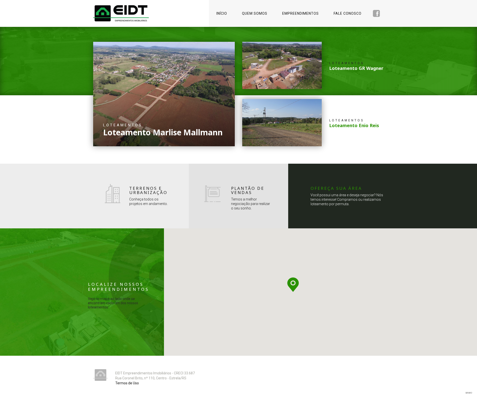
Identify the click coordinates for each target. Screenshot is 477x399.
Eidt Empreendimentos (121, 13)
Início (221, 13)
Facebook (376, 13)
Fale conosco (347, 13)
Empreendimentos (300, 13)
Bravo (469, 393)
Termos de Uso (127, 383)
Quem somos (254, 13)
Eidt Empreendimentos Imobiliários (100, 375)
